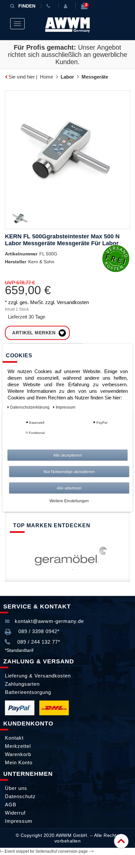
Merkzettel (18, 746)
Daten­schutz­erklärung (30, 407)
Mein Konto (18, 762)
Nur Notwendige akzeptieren (69, 471)
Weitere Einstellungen (69, 500)
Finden (26, 6)
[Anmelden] (66, 6)
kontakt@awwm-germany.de (48, 621)
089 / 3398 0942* (38, 631)
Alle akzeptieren (67, 455)
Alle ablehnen (69, 488)
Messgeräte (95, 77)
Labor (67, 77)
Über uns (16, 788)
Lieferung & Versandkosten (38, 675)
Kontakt (14, 738)
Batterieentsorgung (28, 692)
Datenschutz (20, 796)
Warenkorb (18, 754)
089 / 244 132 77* (38, 642)
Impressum (18, 821)
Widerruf (15, 813)
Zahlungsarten (22, 684)
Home (46, 77)
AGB (10, 804)
